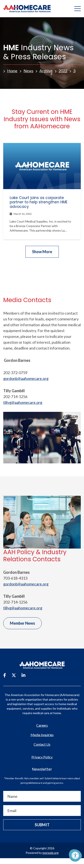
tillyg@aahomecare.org (22, 402)
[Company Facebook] (4, 675)
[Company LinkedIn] (23, 675)
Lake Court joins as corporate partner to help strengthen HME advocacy (38, 202)
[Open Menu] (77, 8)
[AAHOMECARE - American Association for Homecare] (25, 8)
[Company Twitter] (14, 675)
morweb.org (50, 853)
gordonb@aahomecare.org (25, 378)
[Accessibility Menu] (75, 855)
